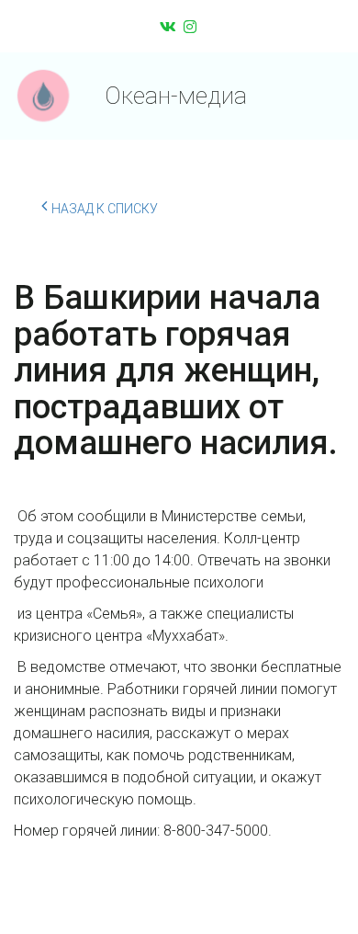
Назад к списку (104, 208)
